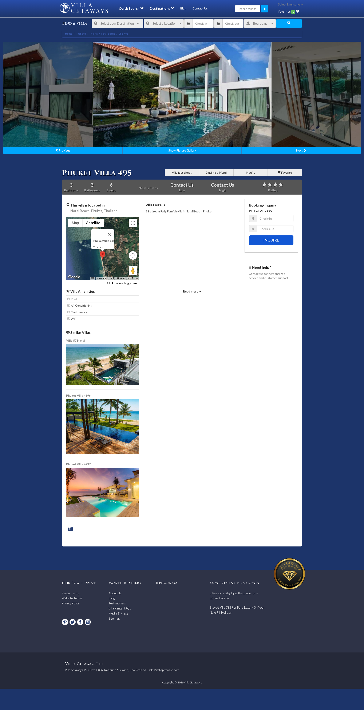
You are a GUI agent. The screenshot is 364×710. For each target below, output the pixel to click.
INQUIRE (271, 240)
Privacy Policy (70, 603)
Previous (64, 150)
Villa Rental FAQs (120, 608)
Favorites (286, 11)
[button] (102, 255)
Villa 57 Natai (75, 340)
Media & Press (118, 613)
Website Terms (72, 598)
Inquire (250, 172)
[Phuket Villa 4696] (103, 426)
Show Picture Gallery (182, 150)
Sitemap (114, 618)
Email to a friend (216, 172)
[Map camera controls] (133, 255)
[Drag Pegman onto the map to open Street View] (133, 270)
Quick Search (129, 8)
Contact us (256, 273)
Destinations (160, 8)
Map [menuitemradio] (75, 223)
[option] (182, 94)
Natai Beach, (80, 211)
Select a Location (164, 23)
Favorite (286, 172)
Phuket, (97, 211)
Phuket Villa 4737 (78, 464)
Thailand (111, 211)
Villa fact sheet (182, 172)
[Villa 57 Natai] (103, 364)
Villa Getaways (193, 682)
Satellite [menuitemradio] (93, 223)
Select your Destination (117, 23)
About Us (115, 593)
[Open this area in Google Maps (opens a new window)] (74, 277)
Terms (135, 278)
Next (299, 150)
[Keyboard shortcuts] (92, 278)
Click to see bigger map (123, 283)
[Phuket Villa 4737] (102, 492)
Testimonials (117, 603)
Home (68, 33)
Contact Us (200, 8)
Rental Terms (71, 593)
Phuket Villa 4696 (78, 395)
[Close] (109, 234)
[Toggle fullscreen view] (133, 223)
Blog (183, 8)
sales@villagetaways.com (164, 670)
